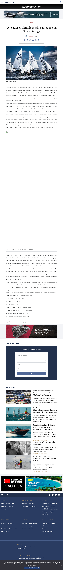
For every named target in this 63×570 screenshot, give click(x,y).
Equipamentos (27, 500)
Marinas (53, 506)
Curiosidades (36, 440)
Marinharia (45, 509)
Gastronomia (4, 526)
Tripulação (45, 514)
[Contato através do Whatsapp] (49, 495)
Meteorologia (54, 509)
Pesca (15, 529)
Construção (45, 503)
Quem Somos (45, 523)
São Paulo (24, 523)
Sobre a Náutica (48, 520)
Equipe (53, 523)
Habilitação (53, 503)
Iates (2, 503)
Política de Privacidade (33, 567)
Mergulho (4, 529)
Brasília (24, 529)
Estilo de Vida (6, 520)
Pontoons (10, 506)
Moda (10, 529)
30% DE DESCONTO (36, 7)
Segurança (32, 506)
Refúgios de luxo (5, 531)
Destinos (3, 523)
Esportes (10, 523)
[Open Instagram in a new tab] (30, 40)
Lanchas (3, 506)
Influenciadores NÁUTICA (49, 526)
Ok (25, 567)
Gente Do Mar (36, 453)
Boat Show (26, 520)
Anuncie (44, 529)
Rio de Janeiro (33, 523)
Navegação (25, 506)
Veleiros (3, 509)
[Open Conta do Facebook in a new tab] (24, 40)
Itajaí (23, 526)
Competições (36, 471)
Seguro (52, 512)
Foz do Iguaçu (30, 526)
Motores (31, 503)
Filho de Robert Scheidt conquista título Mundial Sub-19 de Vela (44, 458)
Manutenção (45, 506)
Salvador (30, 529)
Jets (13, 503)
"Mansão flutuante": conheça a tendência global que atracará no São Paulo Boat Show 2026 (45, 393)
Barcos (35, 406)
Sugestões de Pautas (47, 531)
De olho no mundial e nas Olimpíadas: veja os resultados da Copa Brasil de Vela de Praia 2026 (45, 410)
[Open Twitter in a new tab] (27, 40)
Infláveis (8, 503)
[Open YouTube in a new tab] (33, 40)
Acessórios (25, 503)
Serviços (45, 500)
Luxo (11, 526)
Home (31, 22)
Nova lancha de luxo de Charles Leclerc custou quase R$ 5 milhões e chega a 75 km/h (44, 427)
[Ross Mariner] (31, 14)
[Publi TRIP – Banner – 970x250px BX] (31, 483)
